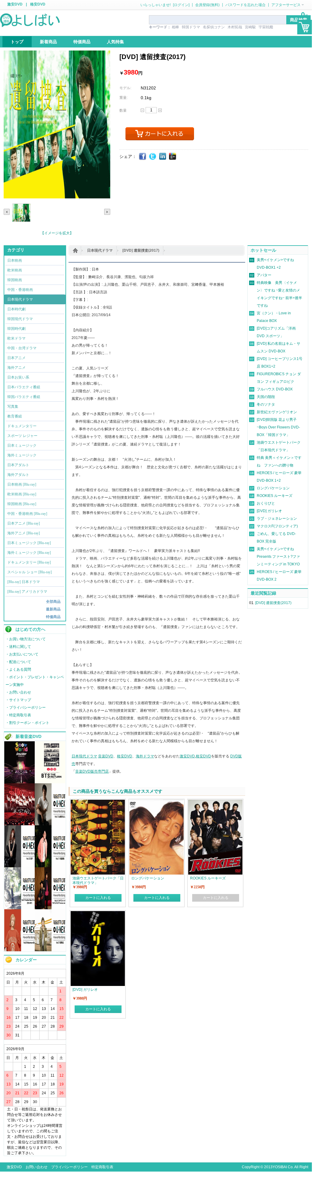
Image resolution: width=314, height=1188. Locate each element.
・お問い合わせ (18, 692)
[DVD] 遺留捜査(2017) (140, 250)
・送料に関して (18, 647)
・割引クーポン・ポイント (27, 723)
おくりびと (266, 503)
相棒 (175, 27)
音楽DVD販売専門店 (92, 771)
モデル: (125, 88)
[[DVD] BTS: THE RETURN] (50, 782)
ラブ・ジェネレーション (277, 518)
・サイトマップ (18, 700)
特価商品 (53, 617)
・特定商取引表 (18, 715)
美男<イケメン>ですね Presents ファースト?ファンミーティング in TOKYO (278, 556)
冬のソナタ (266, 404)
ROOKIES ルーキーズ (274, 496)
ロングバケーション (273, 488)
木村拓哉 (235, 27)
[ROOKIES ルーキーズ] (215, 802)
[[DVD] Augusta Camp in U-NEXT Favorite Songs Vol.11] (50, 866)
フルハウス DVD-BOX (275, 389)
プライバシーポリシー (69, 1167)
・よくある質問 (18, 669)
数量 (123, 110)
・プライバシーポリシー (25, 707)
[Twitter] (153, 156)
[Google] (173, 156)
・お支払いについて (21, 654)
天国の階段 (266, 397)
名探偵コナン (214, 27)
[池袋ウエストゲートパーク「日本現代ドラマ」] (98, 802)
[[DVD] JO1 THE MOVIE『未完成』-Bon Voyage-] (19, 824)
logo (30, 19)
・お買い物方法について (25, 639)
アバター (264, 275)
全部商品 (53, 601)
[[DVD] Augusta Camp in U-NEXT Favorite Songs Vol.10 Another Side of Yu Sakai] (19, 908)
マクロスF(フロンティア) (277, 526)
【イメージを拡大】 (57, 233)
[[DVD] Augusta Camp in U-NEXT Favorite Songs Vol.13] (50, 824)
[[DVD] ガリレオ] (98, 914)
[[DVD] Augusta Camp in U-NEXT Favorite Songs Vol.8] (19, 950)
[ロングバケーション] (156, 802)
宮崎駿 (250, 27)
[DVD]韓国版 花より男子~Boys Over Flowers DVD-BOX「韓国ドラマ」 (278, 427)
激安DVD (15, 4)
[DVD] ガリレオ (269, 511)
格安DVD (37, 4)
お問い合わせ (37, 1167)
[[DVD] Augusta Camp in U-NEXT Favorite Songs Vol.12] (19, 866)
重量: (123, 98)
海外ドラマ (145, 756)
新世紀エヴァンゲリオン (277, 412)
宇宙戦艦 (266, 27)
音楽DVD (105, 756)
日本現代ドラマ (100, 250)
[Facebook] (142, 156)
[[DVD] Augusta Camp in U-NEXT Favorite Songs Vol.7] (50, 950)
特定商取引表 (102, 1167)
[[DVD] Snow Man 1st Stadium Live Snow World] (19, 782)
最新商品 (53, 609)
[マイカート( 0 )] (304, 27)
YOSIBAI (280, 1167)
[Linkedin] (163, 156)
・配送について (18, 662)
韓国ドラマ (191, 27)
